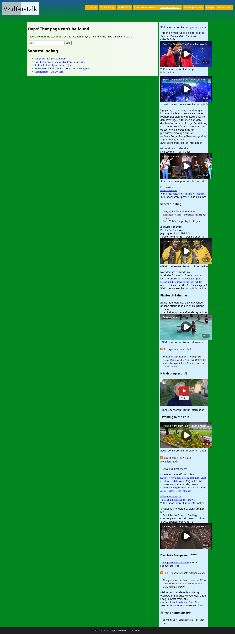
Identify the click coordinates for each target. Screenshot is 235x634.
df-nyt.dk (167, 619)
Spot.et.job (91, 7)
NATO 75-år (125, 7)
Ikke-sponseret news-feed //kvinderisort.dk (175, 459)
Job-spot (210, 7)
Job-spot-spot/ (224, 7)
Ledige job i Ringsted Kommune (50, 58)
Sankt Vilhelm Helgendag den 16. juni (53, 65)
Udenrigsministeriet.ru (145, 7)
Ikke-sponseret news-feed (177, 349)
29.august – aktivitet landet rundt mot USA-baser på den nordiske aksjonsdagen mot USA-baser (184, 583)
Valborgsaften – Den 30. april (49, 71)
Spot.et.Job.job (107, 7)
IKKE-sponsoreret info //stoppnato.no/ (184, 573)
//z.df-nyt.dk (20, 8)
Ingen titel (168, 468)
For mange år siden (193, 7)
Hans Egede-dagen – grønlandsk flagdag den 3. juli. (60, 61)
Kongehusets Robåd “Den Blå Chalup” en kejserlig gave (62, 68)
